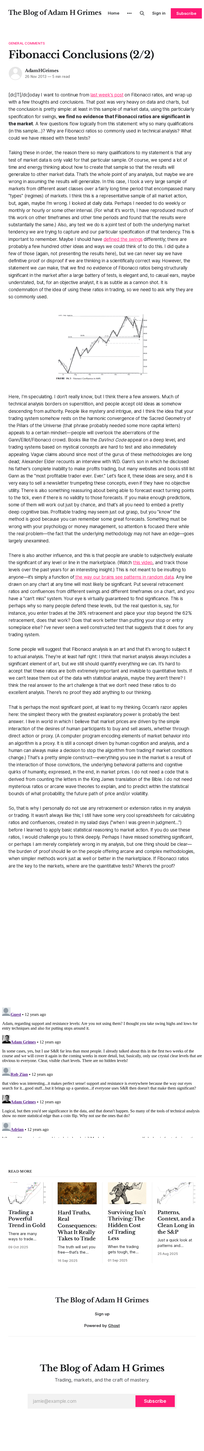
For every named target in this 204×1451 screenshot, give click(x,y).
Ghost (114, 1325)
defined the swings (123, 239)
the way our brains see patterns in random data (123, 577)
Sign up (102, 1313)
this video (142, 562)
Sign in (158, 13)
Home (113, 13)
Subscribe (186, 13)
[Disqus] (102, 936)
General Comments (26, 43)
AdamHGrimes (41, 70)
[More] (129, 13)
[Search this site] (142, 13)
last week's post (106, 95)
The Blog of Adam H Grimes (54, 12)
